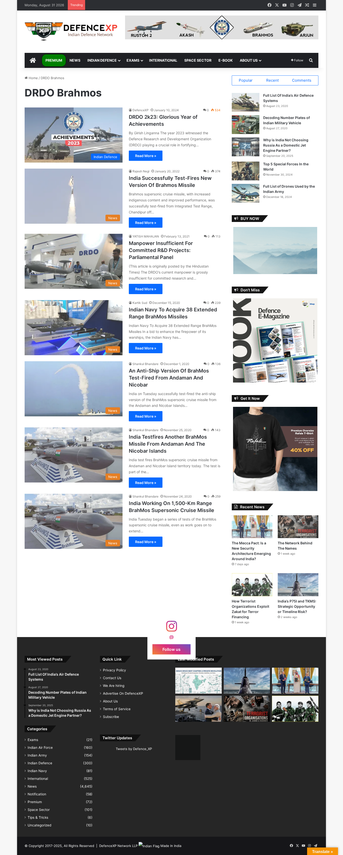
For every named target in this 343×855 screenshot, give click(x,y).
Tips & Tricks (38, 817)
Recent (272, 80)
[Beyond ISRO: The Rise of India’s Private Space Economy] (198, 681)
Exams (133, 60)
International (163, 60)
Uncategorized (39, 825)
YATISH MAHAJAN (146, 236)
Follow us (171, 649)
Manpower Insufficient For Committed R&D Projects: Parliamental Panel (161, 250)
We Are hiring (113, 686)
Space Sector (197, 60)
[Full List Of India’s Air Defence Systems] (245, 102)
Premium (53, 60)
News (75, 60)
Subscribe (111, 717)
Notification (37, 794)
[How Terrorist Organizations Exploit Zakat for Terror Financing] (252, 584)
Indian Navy (37, 771)
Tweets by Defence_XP (134, 749)
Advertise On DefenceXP (123, 693)
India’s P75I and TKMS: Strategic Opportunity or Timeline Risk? (297, 606)
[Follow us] (171, 628)
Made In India (170, 846)
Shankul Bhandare (145, 364)
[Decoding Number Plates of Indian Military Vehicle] (245, 124)
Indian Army (37, 755)
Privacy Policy (114, 670)
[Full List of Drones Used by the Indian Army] (245, 193)
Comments (301, 80)
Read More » (145, 156)
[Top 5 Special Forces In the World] (245, 171)
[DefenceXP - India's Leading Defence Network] (71, 32)
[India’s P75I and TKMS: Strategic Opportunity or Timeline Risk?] (298, 584)
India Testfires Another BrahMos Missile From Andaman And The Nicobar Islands (168, 444)
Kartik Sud (140, 303)
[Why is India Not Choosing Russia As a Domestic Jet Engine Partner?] (245, 147)
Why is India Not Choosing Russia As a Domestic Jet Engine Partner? (285, 145)
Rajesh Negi (141, 171)
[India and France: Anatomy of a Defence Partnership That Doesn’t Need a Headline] (198, 709)
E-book (225, 60)
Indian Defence (102, 60)
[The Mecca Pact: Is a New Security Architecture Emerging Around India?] (252, 526)
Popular (246, 80)
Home (33, 78)
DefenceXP (141, 110)
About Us (249, 60)
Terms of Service (117, 709)
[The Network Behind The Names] (298, 526)
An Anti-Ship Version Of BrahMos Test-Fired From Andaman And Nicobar (169, 378)
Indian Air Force (40, 748)
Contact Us (112, 678)
